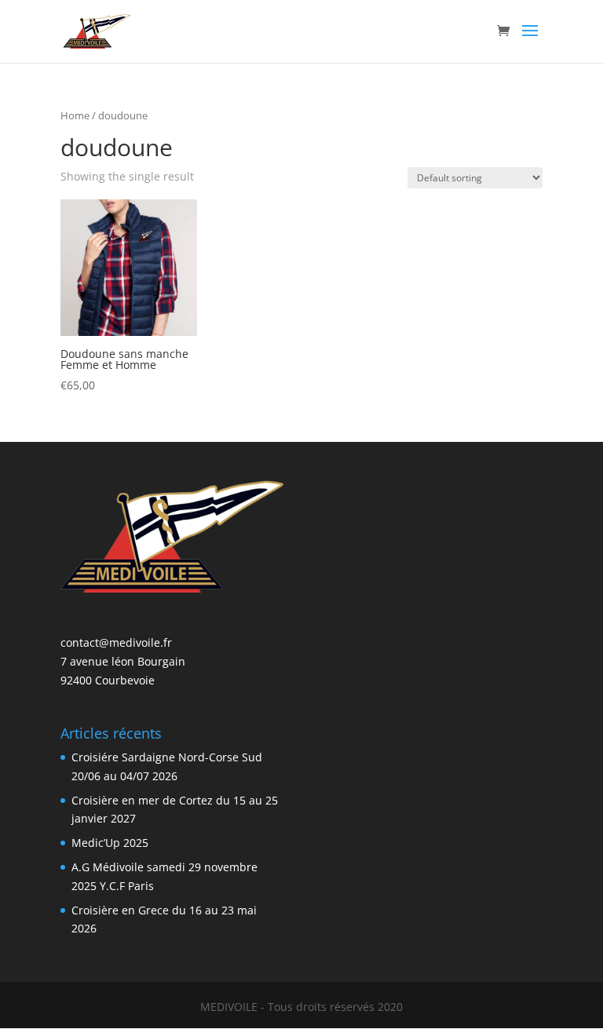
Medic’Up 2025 (109, 842)
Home (75, 115)
